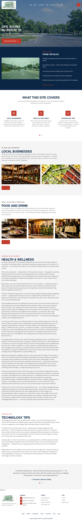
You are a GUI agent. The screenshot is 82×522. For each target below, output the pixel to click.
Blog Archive (65, 502)
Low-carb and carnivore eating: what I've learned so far (58, 71)
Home (30, 4)
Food (47, 4)
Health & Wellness (46, 502)
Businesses (41, 4)
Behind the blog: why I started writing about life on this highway (60, 80)
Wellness (52, 4)
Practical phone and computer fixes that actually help (57, 75)
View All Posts (49, 85)
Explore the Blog (11, 41)
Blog (61, 4)
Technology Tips (45, 504)
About (35, 4)
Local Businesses (45, 498)
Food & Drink (44, 500)
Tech (57, 4)
